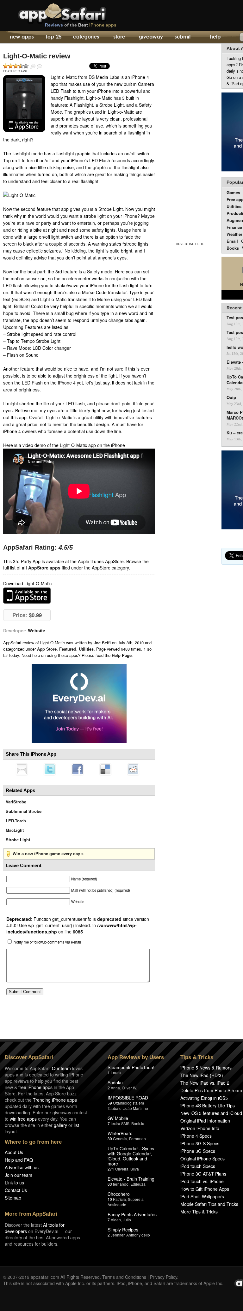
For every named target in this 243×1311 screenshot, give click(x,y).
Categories (86, 37)
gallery (60, 1125)
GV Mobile (118, 1118)
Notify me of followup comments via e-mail (47, 942)
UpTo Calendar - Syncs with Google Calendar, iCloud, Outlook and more (131, 1156)
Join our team (18, 1175)
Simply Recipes (123, 1229)
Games (233, 192)
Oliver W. (129, 1087)
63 (110, 1184)
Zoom (32, 66)
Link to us (14, 1182)
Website (36, 630)
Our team (61, 1068)
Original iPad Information (205, 1120)
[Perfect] (25, 66)
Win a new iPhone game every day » (48, 853)
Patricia (119, 1199)
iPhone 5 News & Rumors (206, 1067)
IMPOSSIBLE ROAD (128, 1097)
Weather (234, 234)
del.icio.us (105, 769)
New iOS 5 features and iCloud (211, 1113)
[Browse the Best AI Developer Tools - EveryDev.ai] (79, 704)
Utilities (86, 649)
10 (110, 1199)
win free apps (23, 1119)
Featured (67, 649)
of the (80, 24)
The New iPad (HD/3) (201, 1075)
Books (233, 248)
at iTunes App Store (27, 595)
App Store (47, 649)
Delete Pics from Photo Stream (211, 1090)
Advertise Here (190, 244)
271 (111, 1168)
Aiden (116, 1219)
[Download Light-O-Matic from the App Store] (24, 103)
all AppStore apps (41, 567)
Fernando (137, 1138)
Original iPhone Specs (202, 1158)
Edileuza (138, 1184)
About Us (14, 1152)
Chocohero (119, 1194)
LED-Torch (16, 821)
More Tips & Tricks (199, 1211)
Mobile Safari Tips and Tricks (209, 1204)
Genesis (120, 1138)
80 (110, 1138)
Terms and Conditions (124, 1277)
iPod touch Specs (197, 1166)
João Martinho (135, 1108)
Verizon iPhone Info (199, 1128)
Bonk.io (137, 1123)
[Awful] (5, 66)
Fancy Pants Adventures (132, 1214)
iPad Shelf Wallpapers (202, 1196)
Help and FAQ (19, 1160)
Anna (115, 1087)
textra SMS (120, 1123)
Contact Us (16, 1190)
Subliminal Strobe (23, 811)
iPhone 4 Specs (196, 1136)
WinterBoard (120, 1133)
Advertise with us (22, 1167)
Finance (234, 227)
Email (232, 241)
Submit (182, 37)
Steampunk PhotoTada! (131, 1067)
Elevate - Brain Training (131, 1179)
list (76, 1125)
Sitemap (13, 1198)
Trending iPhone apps (55, 1100)
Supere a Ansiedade (126, 1201)
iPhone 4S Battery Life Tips (207, 1105)
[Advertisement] (190, 141)
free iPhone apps (35, 1087)
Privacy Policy (163, 1277)
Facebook (78, 769)
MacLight (15, 830)
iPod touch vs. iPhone (202, 1181)
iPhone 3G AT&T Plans (203, 1174)
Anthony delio (138, 1234)
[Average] (15, 66)
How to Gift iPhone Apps (204, 1189)
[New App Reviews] (21, 37)
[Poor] (10, 66)
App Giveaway (150, 37)
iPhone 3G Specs (197, 1151)
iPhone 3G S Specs (199, 1143)
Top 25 (53, 37)
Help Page (122, 655)
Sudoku (115, 1082)
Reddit (133, 769)
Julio (127, 1219)
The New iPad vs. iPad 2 (204, 1083)
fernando (120, 1184)
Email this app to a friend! (22, 769)
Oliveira (121, 1168)
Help (215, 37)
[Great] (20, 66)
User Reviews (39, 66)
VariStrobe (16, 802)
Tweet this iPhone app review (50, 769)
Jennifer (117, 1234)
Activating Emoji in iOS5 (204, 1098)
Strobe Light (18, 840)
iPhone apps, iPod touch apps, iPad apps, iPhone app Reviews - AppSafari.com (75, 12)
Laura (116, 1072)
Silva (134, 1168)
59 (110, 1102)
